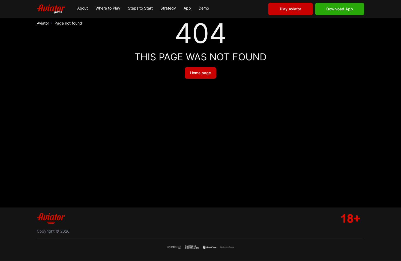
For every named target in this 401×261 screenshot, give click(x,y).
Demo (204, 8)
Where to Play (107, 8)
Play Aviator (290, 9)
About (82, 8)
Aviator (43, 23)
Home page (200, 72)
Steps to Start (140, 8)
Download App (339, 9)
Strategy (168, 8)
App (187, 8)
